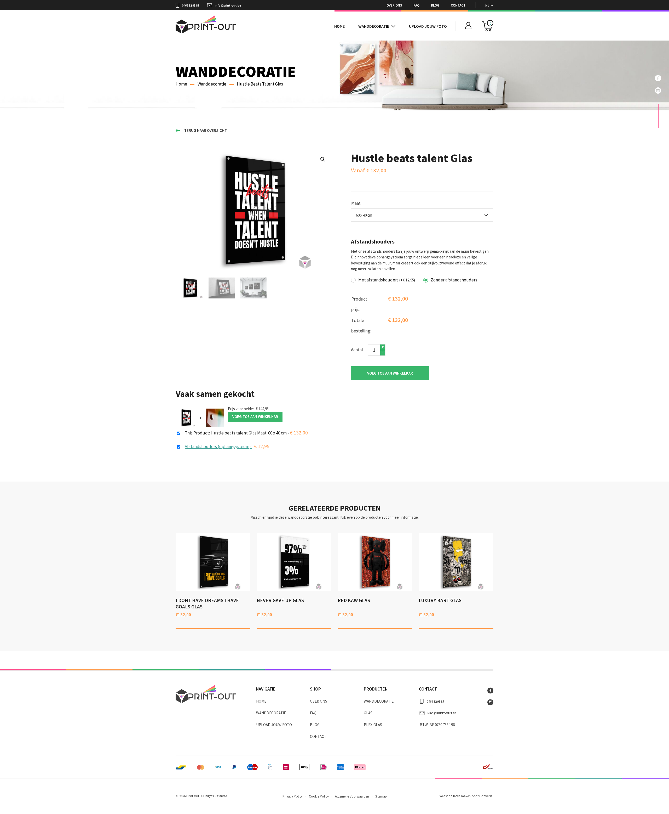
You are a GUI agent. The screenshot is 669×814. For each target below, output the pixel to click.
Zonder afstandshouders (454, 280)
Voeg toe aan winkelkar (390, 373)
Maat (356, 203)
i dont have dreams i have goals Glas (207, 603)
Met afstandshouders (386, 280)
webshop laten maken (455, 796)
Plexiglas (373, 725)
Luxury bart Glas (440, 600)
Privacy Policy (292, 796)
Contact (458, 5)
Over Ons (394, 5)
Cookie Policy (319, 796)
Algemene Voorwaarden (352, 796)
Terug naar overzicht (205, 130)
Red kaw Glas (354, 600)
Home (339, 26)
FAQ (416, 5)
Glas (368, 713)
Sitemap (381, 796)
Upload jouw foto (428, 26)
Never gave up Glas (280, 600)
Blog (435, 5)
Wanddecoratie (373, 26)
